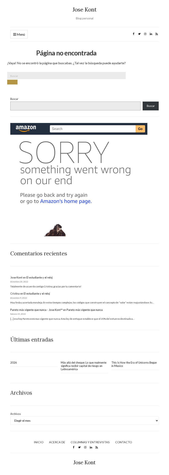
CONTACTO (123, 442)
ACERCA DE (57, 442)
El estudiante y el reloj (39, 277)
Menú (20, 34)
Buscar (14, 99)
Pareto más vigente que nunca (85, 309)
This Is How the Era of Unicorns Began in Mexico (134, 364)
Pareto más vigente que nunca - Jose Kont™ (36, 309)
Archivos (15, 413)
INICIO (38, 442)
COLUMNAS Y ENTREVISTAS (90, 442)
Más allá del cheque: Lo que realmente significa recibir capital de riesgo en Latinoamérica (83, 366)
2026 (13, 362)
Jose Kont (85, 9)
